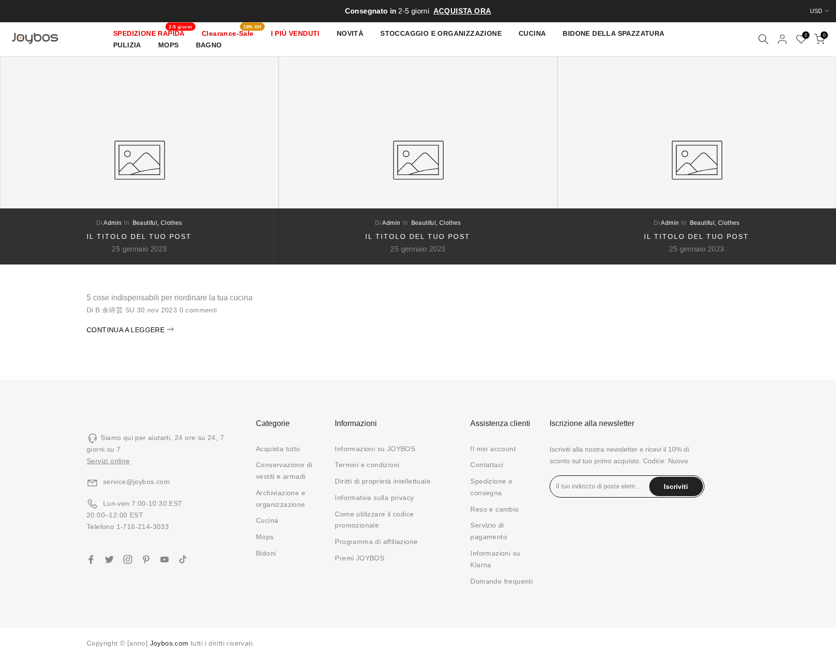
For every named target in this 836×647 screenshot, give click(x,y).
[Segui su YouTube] (164, 559)
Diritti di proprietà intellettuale (383, 481)
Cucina (267, 520)
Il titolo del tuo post (139, 236)
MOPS (168, 45)
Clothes (171, 223)
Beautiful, (147, 223)
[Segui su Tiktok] (183, 559)
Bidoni (266, 553)
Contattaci (486, 465)
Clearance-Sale (231, 32)
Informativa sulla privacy (374, 497)
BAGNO (209, 45)
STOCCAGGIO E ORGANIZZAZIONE (441, 33)
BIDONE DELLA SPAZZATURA (613, 33)
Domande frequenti (501, 581)
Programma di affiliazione (376, 541)
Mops (265, 537)
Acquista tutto (278, 449)
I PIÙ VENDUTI (295, 33)
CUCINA (532, 33)
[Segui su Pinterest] (146, 559)
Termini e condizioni (367, 465)
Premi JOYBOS (359, 558)
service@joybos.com (136, 481)
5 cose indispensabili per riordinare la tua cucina (170, 298)
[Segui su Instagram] (127, 559)
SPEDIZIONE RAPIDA (152, 32)
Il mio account (493, 449)
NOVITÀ (350, 33)
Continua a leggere (127, 330)
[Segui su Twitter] (109, 559)
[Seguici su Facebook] (91, 559)
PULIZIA (127, 45)
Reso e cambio (494, 509)
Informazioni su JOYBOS (375, 449)
